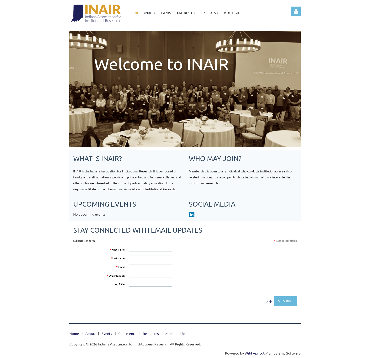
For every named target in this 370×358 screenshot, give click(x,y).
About (90, 333)
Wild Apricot (255, 353)
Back (268, 302)
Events (107, 333)
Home (74, 333)
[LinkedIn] (191, 214)
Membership (175, 333)
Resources (151, 333)
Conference (127, 333)
